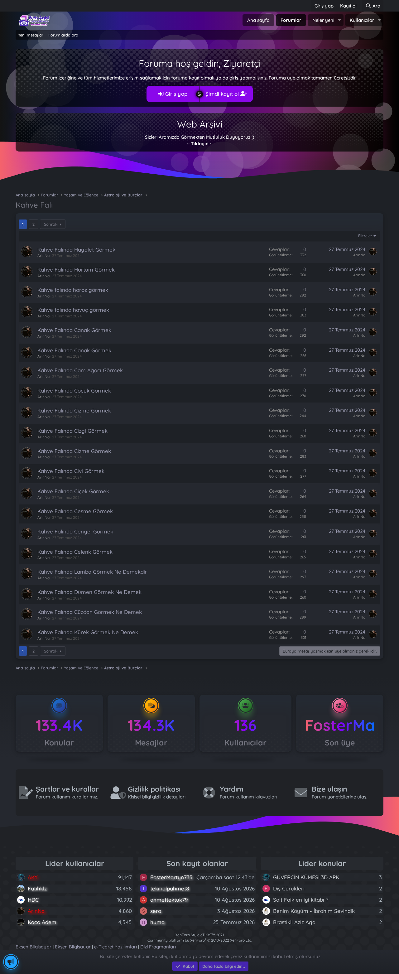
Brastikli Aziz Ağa (294, 922)
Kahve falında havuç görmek (73, 309)
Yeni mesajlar (30, 34)
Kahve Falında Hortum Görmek (76, 269)
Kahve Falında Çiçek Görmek (73, 491)
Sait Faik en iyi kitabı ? (300, 899)
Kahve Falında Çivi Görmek (70, 471)
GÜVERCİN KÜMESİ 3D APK (306, 877)
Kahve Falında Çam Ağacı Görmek (80, 370)
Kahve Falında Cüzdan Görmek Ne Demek (89, 612)
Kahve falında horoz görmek (72, 290)
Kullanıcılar (362, 20)
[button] (339, 20)
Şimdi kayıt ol (222, 93)
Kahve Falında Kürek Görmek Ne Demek (87, 632)
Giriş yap (175, 93)
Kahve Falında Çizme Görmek (74, 410)
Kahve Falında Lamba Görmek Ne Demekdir (92, 571)
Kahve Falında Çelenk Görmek (75, 551)
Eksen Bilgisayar (33, 947)
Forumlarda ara (63, 34)
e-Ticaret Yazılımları (115, 947)
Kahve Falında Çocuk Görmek (74, 390)
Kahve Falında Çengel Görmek (75, 531)
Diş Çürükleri (289, 888)
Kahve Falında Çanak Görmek (74, 330)
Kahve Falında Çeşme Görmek (75, 511)
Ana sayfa (258, 20)
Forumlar (291, 20)
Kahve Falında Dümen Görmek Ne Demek (89, 592)
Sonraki (51, 224)
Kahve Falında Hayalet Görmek (76, 249)
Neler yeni (323, 20)
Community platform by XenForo (199, 940)
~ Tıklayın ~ (199, 144)
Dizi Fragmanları (158, 947)
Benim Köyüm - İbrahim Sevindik (314, 911)
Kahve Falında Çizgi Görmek (72, 430)
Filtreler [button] (365, 235)
